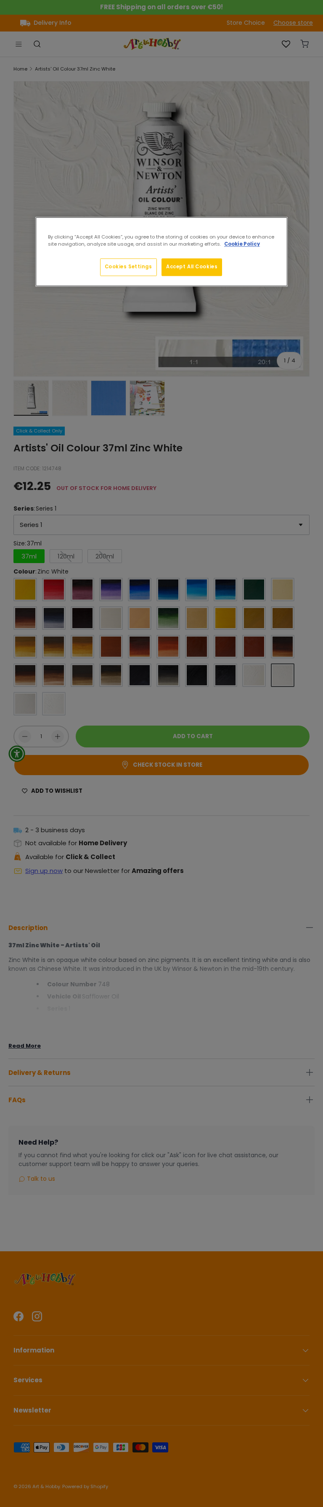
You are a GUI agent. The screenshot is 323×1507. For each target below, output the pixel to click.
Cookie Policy (242, 244)
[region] (161, 252)
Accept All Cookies (191, 267)
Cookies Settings (128, 267)
